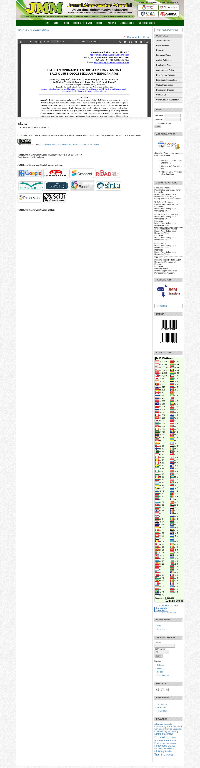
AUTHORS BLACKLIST (147, 22)
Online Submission (164, 85)
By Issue (160, 665)
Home (47, 22)
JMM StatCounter (168, 613)
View (159, 626)
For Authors (161, 707)
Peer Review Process (165, 75)
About (57, 22)
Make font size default (162, 689)
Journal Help (161, 306)
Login (66, 22)
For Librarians (162, 711)
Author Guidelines (164, 60)
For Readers (162, 704)
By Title (160, 672)
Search (89, 22)
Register (77, 22)
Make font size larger (167, 689)
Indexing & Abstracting (166, 80)
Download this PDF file (138, 37)
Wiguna (45, 30)
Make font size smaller (157, 689)
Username (159, 115)
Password (159, 119)
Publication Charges (165, 90)
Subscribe (161, 629)
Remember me (164, 123)
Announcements (127, 22)
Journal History (163, 40)
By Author (161, 668)
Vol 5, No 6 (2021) (32, 30)
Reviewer (160, 50)
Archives (112, 22)
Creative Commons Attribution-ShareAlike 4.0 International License (71, 145)
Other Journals (163, 675)
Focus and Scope (164, 55)
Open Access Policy (165, 70)
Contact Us (161, 95)
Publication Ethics (164, 65)
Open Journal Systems (167, 30)
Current (99, 22)
